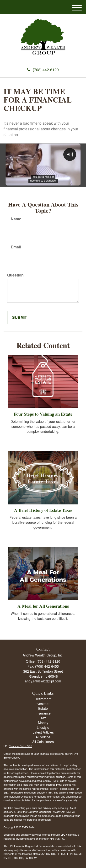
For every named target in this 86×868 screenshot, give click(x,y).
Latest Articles (43, 732)
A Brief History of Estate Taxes (43, 510)
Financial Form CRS (20, 746)
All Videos (43, 737)
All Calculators (43, 741)
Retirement (43, 698)
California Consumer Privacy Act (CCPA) (51, 812)
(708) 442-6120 (46, 69)
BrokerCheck (11, 757)
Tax (43, 717)
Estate (43, 708)
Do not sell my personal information (30, 819)
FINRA (53, 838)
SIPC (61, 838)
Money (43, 722)
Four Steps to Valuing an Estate (43, 414)
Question (15, 275)
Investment (43, 703)
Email (16, 247)
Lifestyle (43, 727)
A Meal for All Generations (43, 606)
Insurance (43, 713)
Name (16, 219)
